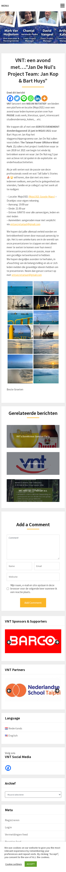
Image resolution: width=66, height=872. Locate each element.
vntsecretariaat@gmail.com (25, 224)
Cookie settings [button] (13, 864)
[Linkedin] (37, 98)
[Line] (24, 98)
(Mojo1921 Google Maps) (42, 196)
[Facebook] (10, 98)
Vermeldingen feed (16, 834)
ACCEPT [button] (31, 864)
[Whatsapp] (31, 98)
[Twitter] (17, 98)
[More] (44, 98)
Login (8, 827)
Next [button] (56, 642)
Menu (5, 5)
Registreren (12, 820)
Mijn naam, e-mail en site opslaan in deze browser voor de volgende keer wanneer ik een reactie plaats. (33, 589)
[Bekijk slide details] (33, 641)
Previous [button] (9, 642)
